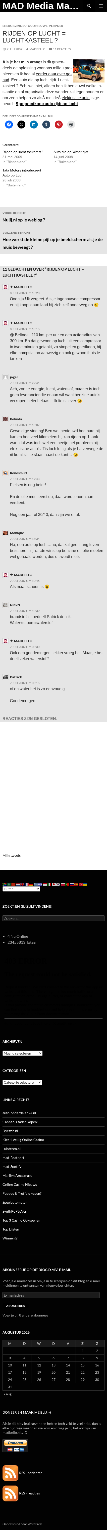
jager (14, 377)
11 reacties (62, 49)
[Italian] (49, 884)
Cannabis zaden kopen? (20, 1122)
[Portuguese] (67, 884)
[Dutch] (18, 884)
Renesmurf (18, 473)
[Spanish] (76, 884)
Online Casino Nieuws (19, 1184)
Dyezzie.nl (10, 1131)
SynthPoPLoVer (14, 1211)
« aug (7, 1394)
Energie (8, 26)
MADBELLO (37, 49)
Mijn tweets (11, 855)
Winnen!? (9, 1238)
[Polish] (63, 884)
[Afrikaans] (4, 884)
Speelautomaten (14, 1202)
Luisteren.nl (11, 1149)
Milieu (21, 26)
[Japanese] (54, 884)
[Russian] (72, 884)
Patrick (16, 677)
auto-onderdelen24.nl (19, 1113)
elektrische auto (76, 98)
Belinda (16, 419)
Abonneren (15, 1306)
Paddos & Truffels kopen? (22, 1193)
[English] (22, 884)
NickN (15, 605)
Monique (17, 533)
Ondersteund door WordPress (22, 1524)
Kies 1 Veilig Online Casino (23, 1140)
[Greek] (36, 884)
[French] (27, 884)
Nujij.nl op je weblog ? (23, 216)
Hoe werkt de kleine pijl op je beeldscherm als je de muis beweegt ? (52, 240)
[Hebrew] (40, 884)
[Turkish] (81, 884)
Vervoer (56, 26)
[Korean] (58, 884)
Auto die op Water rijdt (71, 152)
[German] (31, 884)
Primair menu (101, 6)
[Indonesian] (45, 884)
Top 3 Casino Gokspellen (21, 1220)
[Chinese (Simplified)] (13, 884)
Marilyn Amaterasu (17, 1175)
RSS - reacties (29, 1493)
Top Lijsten (10, 1229)
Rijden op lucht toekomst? (22, 152)
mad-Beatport (13, 1157)
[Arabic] (9, 884)
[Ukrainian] (85, 884)
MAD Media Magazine (42, 6)
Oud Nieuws (38, 26)
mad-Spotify (11, 1166)
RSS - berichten (30, 1473)
